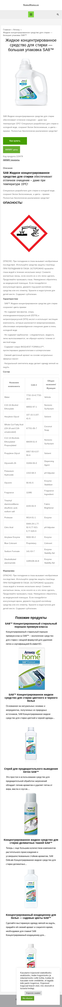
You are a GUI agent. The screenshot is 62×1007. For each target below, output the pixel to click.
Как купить (15, 141)
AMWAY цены (11, 150)
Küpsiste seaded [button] (33, 993)
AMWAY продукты (11, 160)
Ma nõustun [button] (27, 998)
